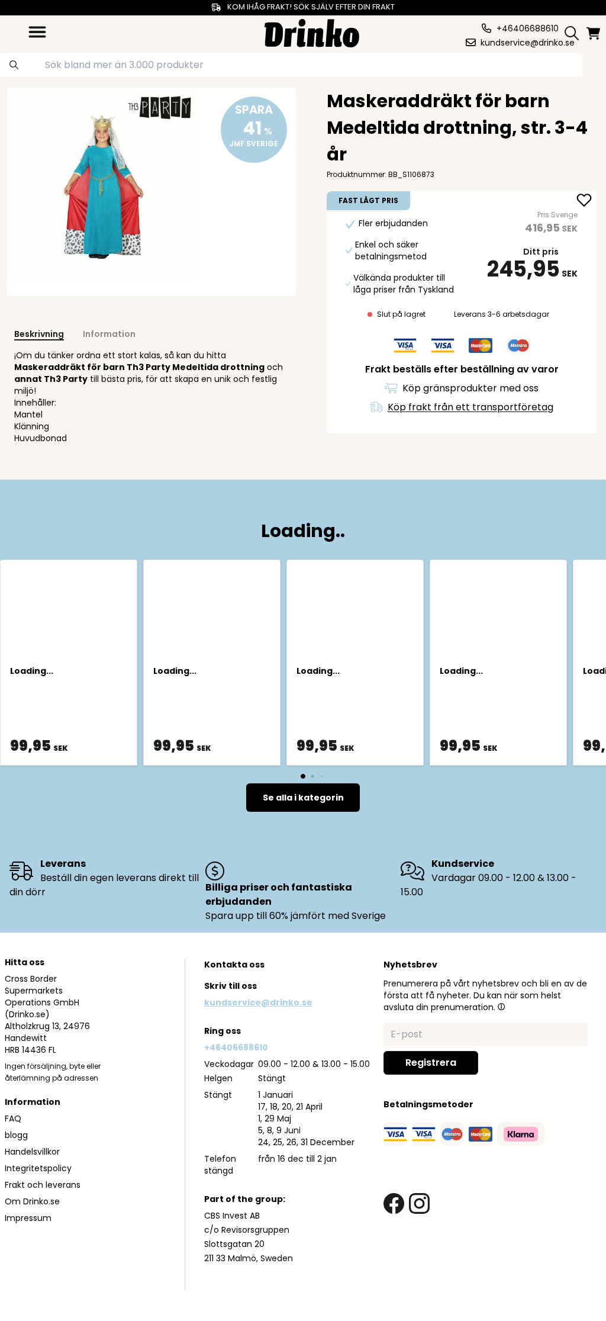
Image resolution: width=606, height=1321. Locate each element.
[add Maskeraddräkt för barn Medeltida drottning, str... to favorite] (584, 201)
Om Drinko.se (32, 1201)
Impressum (28, 1218)
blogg (16, 1135)
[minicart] (594, 33)
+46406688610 (236, 1047)
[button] (501, 1006)
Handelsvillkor (32, 1152)
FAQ (13, 1118)
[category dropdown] (37, 32)
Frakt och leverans (42, 1185)
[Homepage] (312, 32)
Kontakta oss (234, 964)
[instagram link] (419, 1203)
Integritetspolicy (38, 1168)
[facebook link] (393, 1203)
